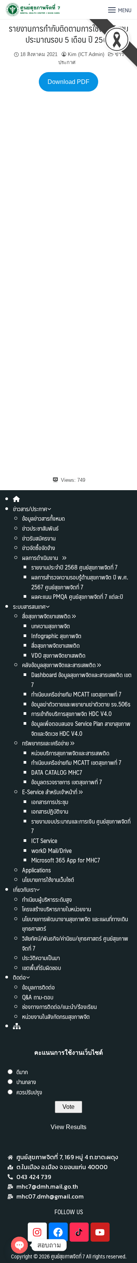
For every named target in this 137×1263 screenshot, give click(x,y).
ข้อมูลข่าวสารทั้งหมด (43, 518)
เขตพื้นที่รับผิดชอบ (41, 967)
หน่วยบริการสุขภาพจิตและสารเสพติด (70, 753)
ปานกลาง (26, 1081)
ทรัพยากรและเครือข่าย (45, 743)
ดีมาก (22, 1072)
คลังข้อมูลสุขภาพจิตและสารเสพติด (59, 665)
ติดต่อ (19, 977)
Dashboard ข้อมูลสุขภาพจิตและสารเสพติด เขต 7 (81, 679)
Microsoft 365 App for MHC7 (65, 860)
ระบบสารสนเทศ (29, 606)
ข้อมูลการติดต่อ (38, 987)
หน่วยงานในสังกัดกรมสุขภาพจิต (56, 1016)
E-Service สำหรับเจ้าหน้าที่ (49, 792)
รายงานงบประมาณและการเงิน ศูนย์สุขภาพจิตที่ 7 (81, 826)
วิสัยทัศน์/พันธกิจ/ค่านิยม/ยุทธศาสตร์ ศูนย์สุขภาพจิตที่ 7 (75, 943)
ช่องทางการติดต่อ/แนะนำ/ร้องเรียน (59, 1006)
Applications (36, 870)
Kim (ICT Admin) (86, 54)
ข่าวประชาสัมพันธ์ (40, 528)
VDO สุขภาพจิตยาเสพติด (58, 655)
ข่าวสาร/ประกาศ (30, 509)
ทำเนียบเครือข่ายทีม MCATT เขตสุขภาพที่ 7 (76, 694)
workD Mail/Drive (51, 850)
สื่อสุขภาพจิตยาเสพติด (46, 616)
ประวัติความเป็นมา (41, 957)
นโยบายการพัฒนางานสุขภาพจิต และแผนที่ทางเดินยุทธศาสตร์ (75, 924)
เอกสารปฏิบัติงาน (49, 811)
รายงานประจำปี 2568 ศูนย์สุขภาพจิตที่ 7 (74, 567)
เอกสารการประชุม (49, 801)
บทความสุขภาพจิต (50, 626)
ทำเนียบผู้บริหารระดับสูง (47, 899)
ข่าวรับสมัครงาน (39, 538)
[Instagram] (37, 1232)
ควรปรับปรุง (29, 1092)
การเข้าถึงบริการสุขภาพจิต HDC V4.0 (71, 713)
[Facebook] (58, 1232)
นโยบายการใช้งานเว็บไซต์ (48, 879)
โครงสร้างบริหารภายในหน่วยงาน (56, 909)
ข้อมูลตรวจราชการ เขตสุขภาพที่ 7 (66, 782)
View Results (68, 1127)
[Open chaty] (19, 1245)
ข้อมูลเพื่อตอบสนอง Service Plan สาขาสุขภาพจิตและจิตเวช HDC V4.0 (81, 728)
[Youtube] (100, 1232)
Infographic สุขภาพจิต (56, 636)
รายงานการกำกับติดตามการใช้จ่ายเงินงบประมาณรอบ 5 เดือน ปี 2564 (68, 33)
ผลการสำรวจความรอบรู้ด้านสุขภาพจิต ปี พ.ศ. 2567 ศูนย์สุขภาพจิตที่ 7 (79, 582)
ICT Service (44, 840)
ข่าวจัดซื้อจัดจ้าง (38, 547)
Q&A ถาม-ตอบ (37, 997)
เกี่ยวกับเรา (24, 889)
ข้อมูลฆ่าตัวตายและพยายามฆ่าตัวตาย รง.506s (81, 704)
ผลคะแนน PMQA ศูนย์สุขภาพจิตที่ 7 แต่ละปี (77, 596)
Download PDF (68, 82)
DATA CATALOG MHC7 (56, 772)
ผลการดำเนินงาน (40, 557)
